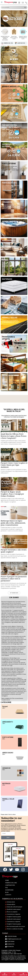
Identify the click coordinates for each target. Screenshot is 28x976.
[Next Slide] (25, 18)
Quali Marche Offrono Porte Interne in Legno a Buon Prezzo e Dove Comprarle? (13, 436)
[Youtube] (17, 869)
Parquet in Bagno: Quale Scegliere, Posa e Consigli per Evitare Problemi (12, 494)
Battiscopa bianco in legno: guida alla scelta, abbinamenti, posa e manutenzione (13, 523)
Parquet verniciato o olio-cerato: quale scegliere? (14, 551)
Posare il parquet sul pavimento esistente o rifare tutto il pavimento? (14, 578)
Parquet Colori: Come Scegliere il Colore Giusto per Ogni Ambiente (14, 465)
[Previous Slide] (2, 18)
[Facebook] (5, 869)
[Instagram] (23, 869)
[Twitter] (11, 869)
